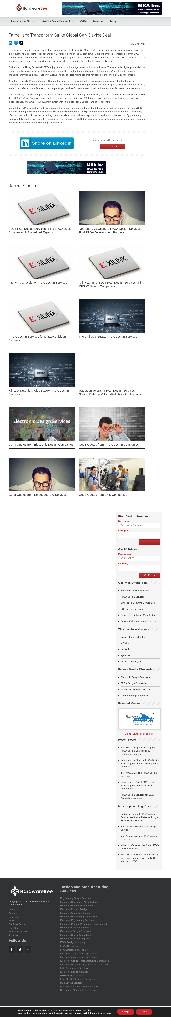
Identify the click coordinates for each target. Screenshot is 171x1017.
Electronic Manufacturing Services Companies (84, 964)
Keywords (124, 521)
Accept (125, 1011)
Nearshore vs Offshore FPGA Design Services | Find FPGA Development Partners (110, 230)
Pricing (113, 21)
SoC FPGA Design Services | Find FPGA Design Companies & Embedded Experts (41, 230)
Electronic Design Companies (136, 677)
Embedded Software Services (136, 689)
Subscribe (14, 917)
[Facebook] (15, 44)
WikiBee (84, 21)
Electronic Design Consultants (76, 935)
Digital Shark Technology (134, 637)
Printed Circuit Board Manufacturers (139, 615)
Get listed (14, 928)
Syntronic (125, 655)
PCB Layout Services (132, 609)
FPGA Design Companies (134, 683)
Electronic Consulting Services (76, 913)
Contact (13, 913)
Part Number (125, 554)
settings (106, 1013)
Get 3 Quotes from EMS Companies (103, 494)
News (11, 920)
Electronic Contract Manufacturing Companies (84, 960)
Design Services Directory (23, 21)
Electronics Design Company (75, 931)
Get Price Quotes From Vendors (57, 21)
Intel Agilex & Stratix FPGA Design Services (108, 336)
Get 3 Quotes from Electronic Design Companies (41, 444)
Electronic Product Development (77, 905)
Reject (144, 1011)
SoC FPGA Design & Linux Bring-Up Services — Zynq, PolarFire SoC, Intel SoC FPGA (139, 857)
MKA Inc (125, 643)
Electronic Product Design (74, 909)
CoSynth (125, 649)
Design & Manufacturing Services (138, 621)
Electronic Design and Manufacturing (79, 902)
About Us (13, 909)
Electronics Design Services (75, 927)
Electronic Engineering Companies (78, 916)
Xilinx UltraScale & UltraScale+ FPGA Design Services (39, 392)
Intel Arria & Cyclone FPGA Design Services (38, 282)
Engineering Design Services (75, 898)
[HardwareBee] (31, 13)
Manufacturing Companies (134, 695)
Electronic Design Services (135, 590)
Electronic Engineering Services (77, 920)
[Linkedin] (10, 44)
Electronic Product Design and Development (83, 924)
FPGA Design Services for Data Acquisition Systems (37, 338)
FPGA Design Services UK (74, 949)
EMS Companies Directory (74, 968)
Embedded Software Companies (138, 602)
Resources (98, 21)
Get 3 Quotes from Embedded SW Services (38, 494)
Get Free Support (18, 924)
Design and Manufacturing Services (79, 990)
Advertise (13, 935)
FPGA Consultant (69, 946)
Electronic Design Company (75, 938)
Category (123, 530)
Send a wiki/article (18, 931)
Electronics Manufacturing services (78, 953)
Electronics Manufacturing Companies (80, 957)
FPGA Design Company (72, 942)
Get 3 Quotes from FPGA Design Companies (109, 444)
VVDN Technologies (131, 661)
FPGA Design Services (132, 596)
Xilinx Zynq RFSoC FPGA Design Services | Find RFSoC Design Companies (111, 284)
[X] (21, 44)
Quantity (123, 563)
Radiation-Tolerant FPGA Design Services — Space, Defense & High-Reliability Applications (110, 392)
